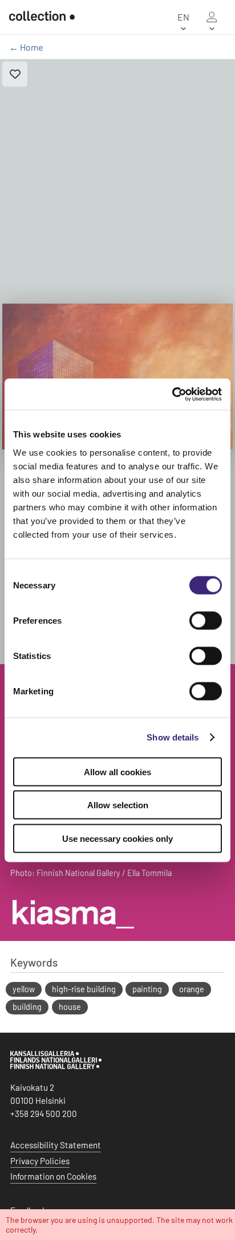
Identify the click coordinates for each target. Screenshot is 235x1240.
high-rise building (84, 989)
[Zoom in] (117, 377)
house (70, 1007)
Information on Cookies (53, 1176)
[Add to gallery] (14, 74)
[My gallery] (211, 17)
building (27, 1007)
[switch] (205, 620)
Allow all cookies (117, 771)
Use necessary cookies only (117, 838)
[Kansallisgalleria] (56, 1066)
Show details (172, 737)
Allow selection (117, 805)
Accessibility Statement (55, 1145)
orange (191, 989)
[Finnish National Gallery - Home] (42, 17)
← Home (26, 47)
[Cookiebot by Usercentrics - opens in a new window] (172, 394)
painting (147, 989)
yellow (24, 989)
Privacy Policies (40, 1161)
